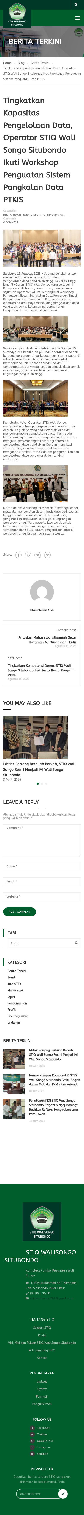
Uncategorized (18, 1016)
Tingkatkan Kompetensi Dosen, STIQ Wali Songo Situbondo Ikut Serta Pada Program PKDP (41, 670)
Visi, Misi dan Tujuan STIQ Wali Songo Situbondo (42, 1343)
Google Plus (45, 1440)
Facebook (43, 1428)
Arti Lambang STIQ (42, 1350)
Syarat (42, 1389)
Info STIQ (39, 214)
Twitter (42, 1434)
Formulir (42, 1397)
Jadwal (42, 1381)
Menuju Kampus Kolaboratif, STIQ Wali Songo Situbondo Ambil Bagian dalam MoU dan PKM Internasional (54, 1080)
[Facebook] (18, 555)
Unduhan (14, 1023)
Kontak (42, 1358)
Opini (11, 997)
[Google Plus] (28, 555)
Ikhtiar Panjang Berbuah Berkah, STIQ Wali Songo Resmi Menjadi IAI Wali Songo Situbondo (39, 769)
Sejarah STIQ (42, 1328)
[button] (38, 784)
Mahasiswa (15, 990)
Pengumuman (56, 214)
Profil (12, 1010)
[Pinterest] (47, 555)
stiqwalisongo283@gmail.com (51, 1298)
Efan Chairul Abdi (42, 610)
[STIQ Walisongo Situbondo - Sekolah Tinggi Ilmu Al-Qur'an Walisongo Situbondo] (17, 14)
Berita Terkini (12, 214)
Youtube (42, 1453)
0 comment (10, 222)
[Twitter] (37, 555)
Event (27, 214)
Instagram (44, 1447)
